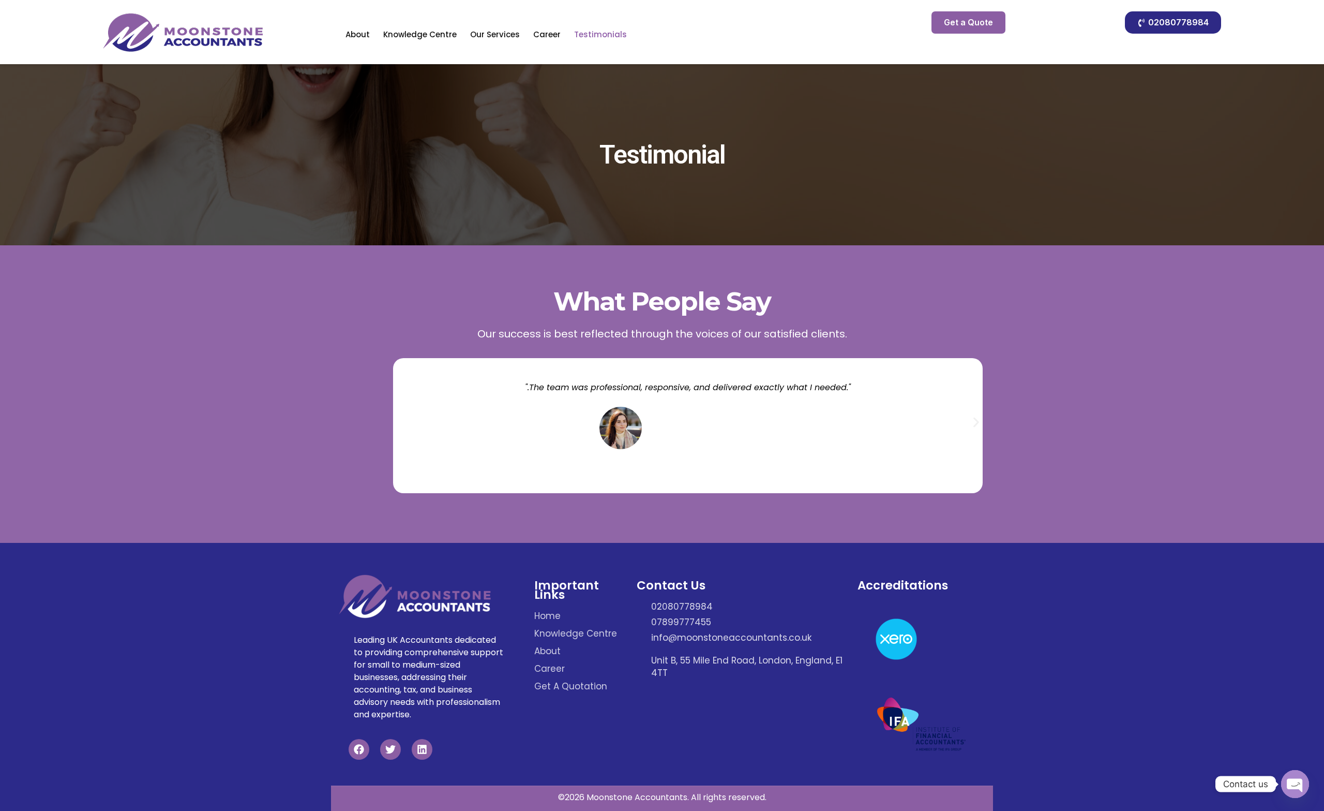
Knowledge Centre (420, 34)
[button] (976, 422)
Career (547, 34)
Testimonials (600, 34)
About (357, 34)
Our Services (495, 34)
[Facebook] (359, 749)
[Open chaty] (1295, 784)
